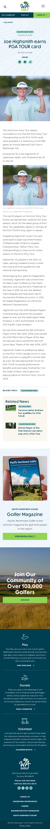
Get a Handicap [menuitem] (8, 15)
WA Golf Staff (26, 52)
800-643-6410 (29, 784)
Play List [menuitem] (25, 15)
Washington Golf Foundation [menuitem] (25, 811)
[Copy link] (30, 62)
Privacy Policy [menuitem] (25, 826)
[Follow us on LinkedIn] (26, 788)
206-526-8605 (28, 781)
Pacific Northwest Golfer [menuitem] (25, 815)
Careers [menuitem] (25, 806)
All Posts (8, 22)
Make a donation (24, 709)
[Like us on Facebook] (19, 788)
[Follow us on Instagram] (23, 788)
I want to (41, 15)
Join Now (25, 600)
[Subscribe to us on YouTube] (30, 788)
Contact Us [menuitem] (25, 797)
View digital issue (24, 536)
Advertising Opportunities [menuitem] (25, 801)
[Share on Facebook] (25, 62)
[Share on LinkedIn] (20, 62)
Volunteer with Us (24, 750)
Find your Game (24, 665)
